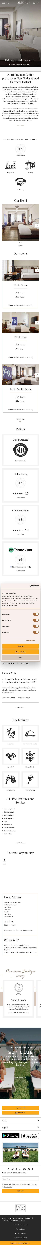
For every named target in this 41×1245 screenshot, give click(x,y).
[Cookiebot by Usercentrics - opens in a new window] (30, 586)
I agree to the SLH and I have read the (19, 1186)
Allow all (20, 646)
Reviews (31, 69)
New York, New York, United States (20, 64)
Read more (20, 126)
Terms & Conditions (21, 1185)
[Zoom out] (4, 862)
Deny (20, 657)
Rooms (22, 69)
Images (14, 69)
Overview (5, 69)
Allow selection (20, 652)
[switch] (36, 620)
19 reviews (20, 534)
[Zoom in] (4, 859)
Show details (30, 640)
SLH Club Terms (20, 1233)
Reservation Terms (20, 1238)
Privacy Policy (8, 1187)
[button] (37, 225)
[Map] (20, 875)
